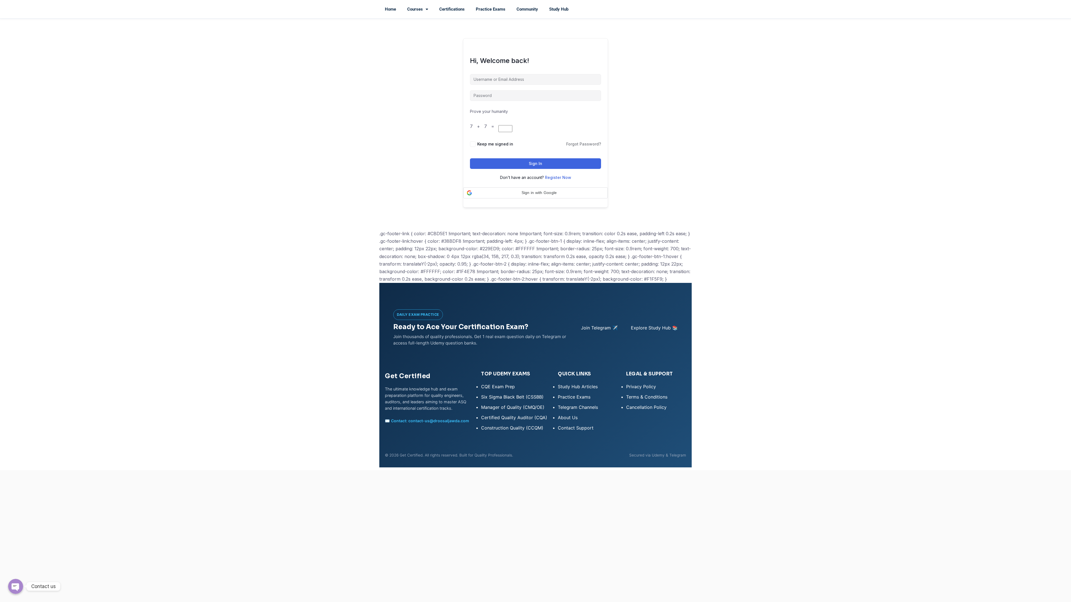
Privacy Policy (641, 386)
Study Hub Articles (578, 386)
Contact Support (576, 428)
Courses (415, 9)
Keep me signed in (495, 144)
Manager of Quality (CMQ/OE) (512, 407)
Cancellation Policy (646, 407)
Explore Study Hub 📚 (654, 328)
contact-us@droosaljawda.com (438, 420)
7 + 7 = (484, 126)
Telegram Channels (578, 407)
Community (527, 9)
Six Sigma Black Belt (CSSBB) (512, 397)
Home (390, 9)
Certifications (452, 9)
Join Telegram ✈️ (599, 328)
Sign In (535, 163)
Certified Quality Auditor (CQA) (514, 417)
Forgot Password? (583, 144)
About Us (568, 417)
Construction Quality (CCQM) (512, 428)
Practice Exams (490, 9)
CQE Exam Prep (498, 386)
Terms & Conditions (646, 397)
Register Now (558, 177)
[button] (535, 192)
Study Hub (558, 9)
